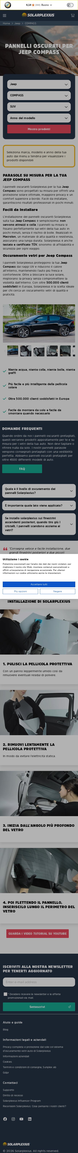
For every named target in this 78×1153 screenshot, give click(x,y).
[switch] (70, 5)
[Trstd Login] (72, 4)
